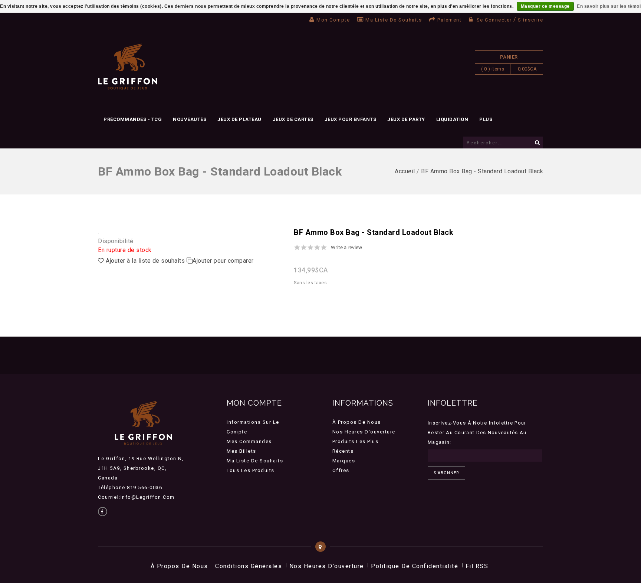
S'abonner (446, 473)
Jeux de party (406, 119)
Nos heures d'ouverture (363, 432)
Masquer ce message (545, 6)
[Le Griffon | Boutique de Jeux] (127, 67)
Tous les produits (251, 470)
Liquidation (452, 119)
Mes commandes (249, 441)
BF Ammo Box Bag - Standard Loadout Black (482, 171)
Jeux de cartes (293, 119)
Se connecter (494, 20)
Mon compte (333, 20)
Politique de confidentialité (414, 566)
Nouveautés (189, 119)
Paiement (449, 20)
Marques (343, 461)
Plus (485, 119)
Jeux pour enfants (351, 119)
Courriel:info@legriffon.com (136, 497)
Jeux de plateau (239, 119)
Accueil (405, 171)
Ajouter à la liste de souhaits (145, 260)
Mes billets (241, 451)
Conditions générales (248, 566)
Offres (340, 470)
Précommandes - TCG (132, 119)
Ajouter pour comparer (223, 260)
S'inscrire (530, 20)
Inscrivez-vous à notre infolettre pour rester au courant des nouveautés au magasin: (477, 432)
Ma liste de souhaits (393, 20)
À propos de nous (356, 422)
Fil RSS (477, 566)
